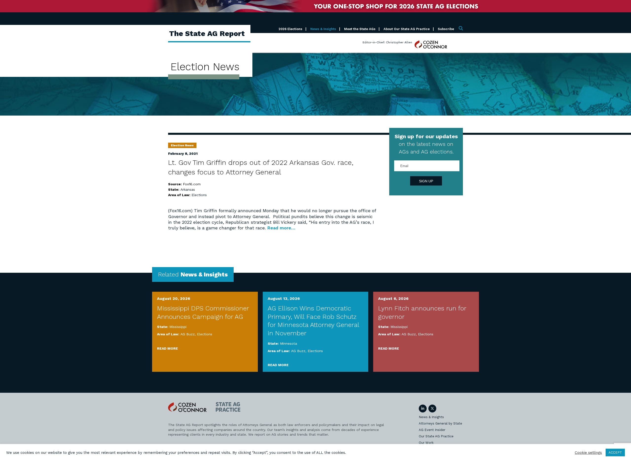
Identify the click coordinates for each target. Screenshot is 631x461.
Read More (167, 348)
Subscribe (446, 29)
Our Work (426, 442)
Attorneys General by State (440, 423)
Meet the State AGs (359, 29)
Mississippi (178, 327)
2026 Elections (290, 29)
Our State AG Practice (436, 436)
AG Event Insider (432, 430)
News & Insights (323, 29)
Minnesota (288, 343)
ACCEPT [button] (615, 452)
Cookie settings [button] (588, 452)
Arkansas (187, 189)
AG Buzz (187, 334)
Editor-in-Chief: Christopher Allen (387, 42)
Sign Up (426, 181)
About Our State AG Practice (407, 29)
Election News (182, 145)
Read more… (281, 227)
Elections (199, 195)
